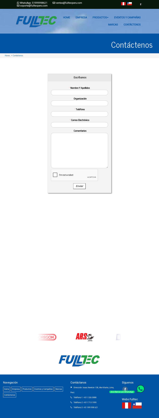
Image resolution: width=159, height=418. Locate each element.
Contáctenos (18, 55)
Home (7, 55)
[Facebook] (140, 4)
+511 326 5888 (90, 397)
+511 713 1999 (90, 402)
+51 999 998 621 (91, 407)
